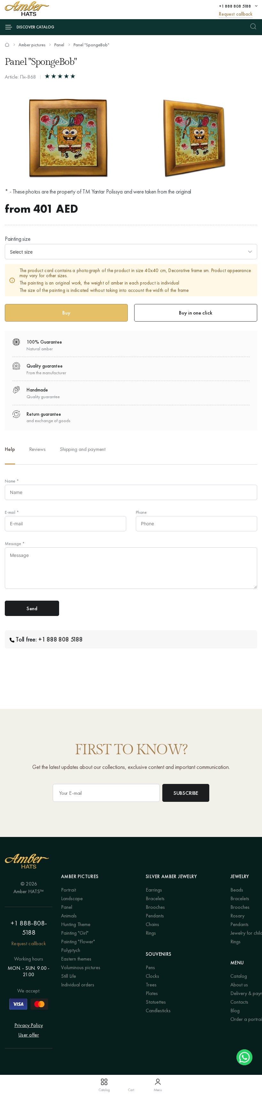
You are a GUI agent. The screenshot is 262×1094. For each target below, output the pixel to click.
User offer (28, 1034)
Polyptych (70, 950)
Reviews (37, 448)
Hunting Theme (75, 924)
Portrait (68, 889)
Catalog (238, 976)
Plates (152, 993)
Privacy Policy (28, 1025)
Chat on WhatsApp (244, 1057)
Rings (151, 933)
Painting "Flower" (78, 941)
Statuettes (156, 1002)
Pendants (155, 915)
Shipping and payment (82, 448)
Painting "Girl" (75, 933)
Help (10, 448)
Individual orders (77, 984)
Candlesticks (158, 1010)
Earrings (154, 889)
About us (239, 984)
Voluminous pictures (80, 967)
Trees (151, 984)
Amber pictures (32, 44)
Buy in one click (195, 312)
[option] (37, 454)
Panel (59, 44)
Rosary (237, 915)
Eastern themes (76, 958)
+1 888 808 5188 (235, 6)
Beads (236, 889)
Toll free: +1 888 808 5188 (49, 639)
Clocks (152, 976)
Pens (150, 967)
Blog (235, 1010)
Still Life (68, 976)
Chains (152, 924)
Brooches (155, 907)
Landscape (72, 898)
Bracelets (155, 898)
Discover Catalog (35, 27)
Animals (69, 915)
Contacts (239, 1002)
